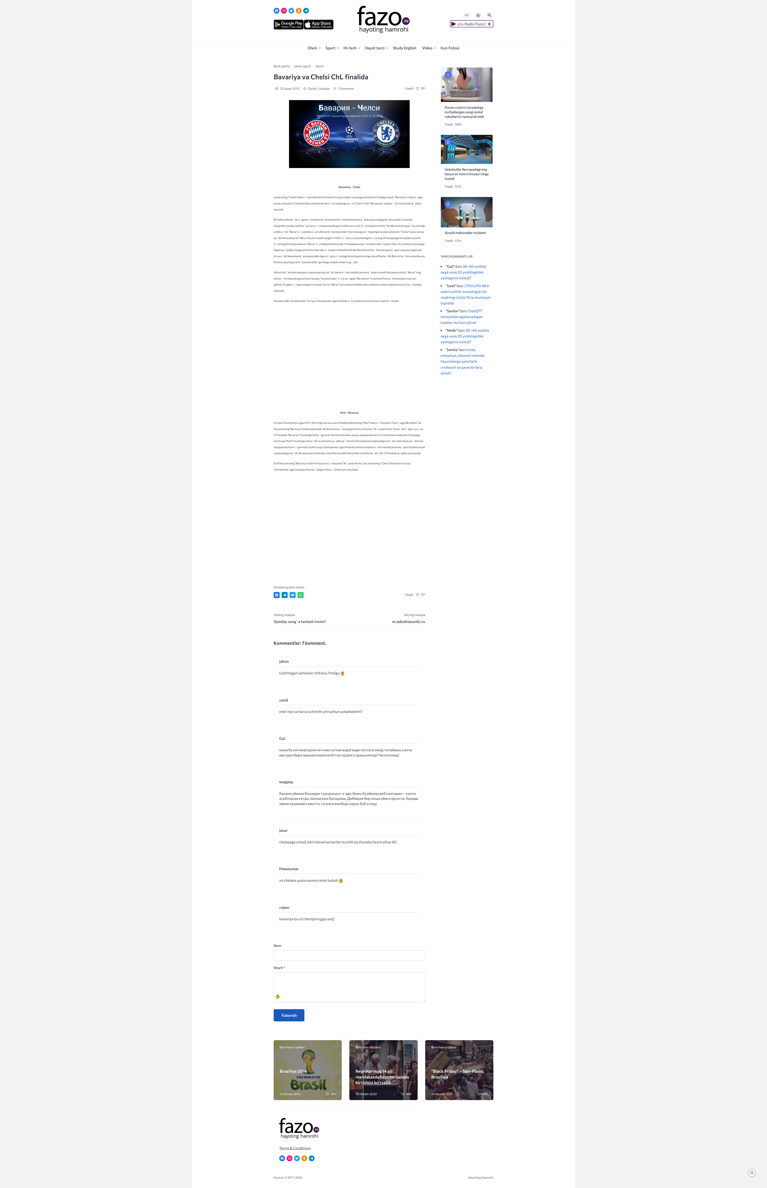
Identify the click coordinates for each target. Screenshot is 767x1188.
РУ (467, 15)
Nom (277, 945)
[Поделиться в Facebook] (277, 595)
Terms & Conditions (295, 1148)
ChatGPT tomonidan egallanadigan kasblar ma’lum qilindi (462, 316)
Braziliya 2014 (293, 1071)
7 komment (346, 88)
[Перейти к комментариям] (752, 1173)
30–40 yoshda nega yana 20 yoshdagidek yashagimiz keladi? (463, 272)
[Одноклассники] (299, 11)
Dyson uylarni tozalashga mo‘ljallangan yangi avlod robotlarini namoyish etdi (464, 112)
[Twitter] (291, 11)
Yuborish (289, 1015)
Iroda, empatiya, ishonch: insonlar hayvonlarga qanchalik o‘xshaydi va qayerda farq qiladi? (463, 361)
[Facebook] (276, 11)
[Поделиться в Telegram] (285, 595)
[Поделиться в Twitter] (293, 595)
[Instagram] (284, 11)
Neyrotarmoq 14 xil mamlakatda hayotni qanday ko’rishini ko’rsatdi (382, 1077)
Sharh (279, 968)
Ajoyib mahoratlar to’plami (465, 233)
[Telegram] (306, 11)
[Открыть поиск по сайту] (489, 15)
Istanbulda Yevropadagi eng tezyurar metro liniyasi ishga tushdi (467, 174)
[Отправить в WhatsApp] (301, 595)
